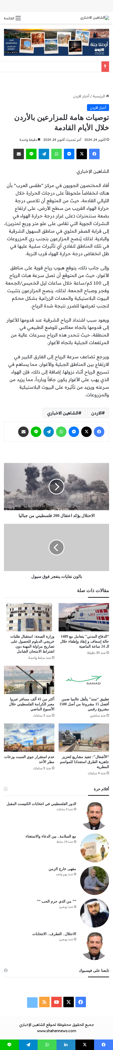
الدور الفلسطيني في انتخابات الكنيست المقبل (41, 804)
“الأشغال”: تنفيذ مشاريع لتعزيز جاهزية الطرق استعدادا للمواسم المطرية (84, 762)
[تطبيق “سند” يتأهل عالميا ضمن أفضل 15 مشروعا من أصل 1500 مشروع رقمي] (84, 680)
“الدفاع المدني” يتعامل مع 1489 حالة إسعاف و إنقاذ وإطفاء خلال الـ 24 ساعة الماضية (84, 641)
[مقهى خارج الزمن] (94, 880)
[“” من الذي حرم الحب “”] (94, 913)
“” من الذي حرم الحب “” (56, 901)
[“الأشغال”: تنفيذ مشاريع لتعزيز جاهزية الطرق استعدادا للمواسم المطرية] (84, 737)
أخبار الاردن (81, 96)
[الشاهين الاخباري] (94, 18)
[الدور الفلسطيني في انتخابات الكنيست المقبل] (94, 815)
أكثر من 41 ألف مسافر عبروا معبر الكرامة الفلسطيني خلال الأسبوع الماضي (31, 704)
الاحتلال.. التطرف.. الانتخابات (54, 934)
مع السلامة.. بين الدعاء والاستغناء (50, 836)
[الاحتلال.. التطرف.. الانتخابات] (94, 945)
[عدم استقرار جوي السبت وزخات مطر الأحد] (29, 737)
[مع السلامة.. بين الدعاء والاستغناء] (94, 848)
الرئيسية (99, 96)
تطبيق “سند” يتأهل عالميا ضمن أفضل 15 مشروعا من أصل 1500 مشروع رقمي (84, 704)
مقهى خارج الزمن (62, 869)
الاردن (96, 412)
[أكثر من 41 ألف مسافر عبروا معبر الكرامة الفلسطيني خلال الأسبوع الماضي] (29, 680)
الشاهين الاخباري (62, 412)
